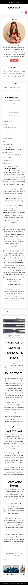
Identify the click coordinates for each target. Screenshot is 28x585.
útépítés (6, 90)
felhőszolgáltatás (7, 147)
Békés (15, 69)
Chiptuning (6, 135)
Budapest (9, 71)
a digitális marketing (18, 51)
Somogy (22, 75)
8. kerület (15, 291)
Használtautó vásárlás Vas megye (11, 574)
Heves (13, 73)
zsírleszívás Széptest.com (14, 108)
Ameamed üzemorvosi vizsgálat (10, 127)
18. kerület (18, 296)
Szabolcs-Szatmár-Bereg (9, 76)
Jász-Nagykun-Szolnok (20, 73)
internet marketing (8, 152)
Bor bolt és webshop (8, 133)
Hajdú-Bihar (9, 73)
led (18, 87)
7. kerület (10, 291)
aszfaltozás (13, 90)
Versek (5, 124)
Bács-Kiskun (7, 69)
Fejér (18, 71)
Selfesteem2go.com (8, 157)
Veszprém (22, 76)
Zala (14, 78)
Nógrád (16, 75)
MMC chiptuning (7, 163)
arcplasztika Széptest (14, 112)
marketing (12, 87)
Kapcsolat (14, 60)
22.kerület (11, 300)
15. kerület (20, 295)
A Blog (5, 54)
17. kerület (13, 296)
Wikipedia (5, 141)
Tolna (16, 76)
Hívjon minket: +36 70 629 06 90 (13, 2)
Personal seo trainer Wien (14, 107)
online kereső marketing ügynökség (12, 166)
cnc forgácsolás (7, 121)
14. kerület (15, 295)
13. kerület (10, 295)
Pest (19, 75)
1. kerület (11, 288)
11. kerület (13, 293)
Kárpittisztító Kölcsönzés (14, 115)
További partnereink (8, 144)
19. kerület (10, 298)
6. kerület (18, 289)
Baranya (12, 69)
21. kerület (21, 298)
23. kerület (16, 300)
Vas (19, 76)
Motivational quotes (8, 160)
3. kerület (20, 288)
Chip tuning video (7, 138)
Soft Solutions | (18, 583)
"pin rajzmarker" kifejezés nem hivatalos (14, 434)
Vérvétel (14, 103)
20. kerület (16, 298)
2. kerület (15, 288)
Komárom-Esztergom (9, 75)
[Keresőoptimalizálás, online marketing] (14, 8)
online (5, 87)
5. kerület (13, 289)
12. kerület (18, 293)
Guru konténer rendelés (9, 130)
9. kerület (20, 291)
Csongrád (14, 71)
